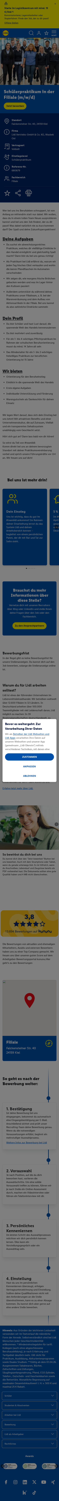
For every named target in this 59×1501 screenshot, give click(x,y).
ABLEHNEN (29, 775)
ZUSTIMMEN (29, 756)
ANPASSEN (29, 766)
